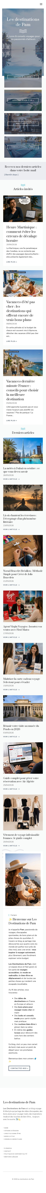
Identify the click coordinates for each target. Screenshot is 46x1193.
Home (6, 1128)
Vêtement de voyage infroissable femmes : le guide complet (21, 836)
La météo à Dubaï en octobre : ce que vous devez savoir (21, 470)
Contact (7, 1151)
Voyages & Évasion (11, 1131)
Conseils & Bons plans (13, 1139)
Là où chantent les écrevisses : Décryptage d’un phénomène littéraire (20, 519)
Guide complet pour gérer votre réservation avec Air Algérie (21, 780)
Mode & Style (9, 1136)
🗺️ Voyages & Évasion (12, 351)
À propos (8, 1148)
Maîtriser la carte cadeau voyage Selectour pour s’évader (21, 680)
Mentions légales (11, 1157)
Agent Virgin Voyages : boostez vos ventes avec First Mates (22, 628)
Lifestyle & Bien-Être (12, 1133)
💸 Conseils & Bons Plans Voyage (15, 197)
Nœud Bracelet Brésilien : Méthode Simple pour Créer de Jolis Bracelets (23, 574)
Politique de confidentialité (15, 1154)
